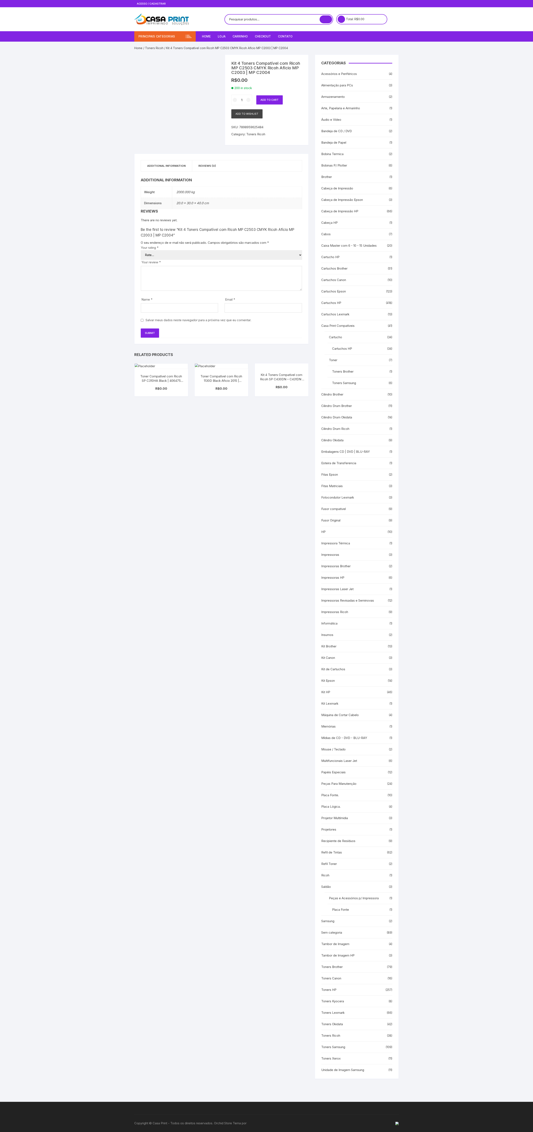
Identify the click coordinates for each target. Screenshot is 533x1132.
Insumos (327, 635)
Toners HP (328, 990)
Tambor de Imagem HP (338, 955)
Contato (285, 36)
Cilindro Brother (332, 394)
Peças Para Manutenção (338, 784)
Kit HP (325, 692)
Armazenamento (333, 97)
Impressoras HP (332, 578)
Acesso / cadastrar (151, 3)
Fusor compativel (333, 509)
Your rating (149, 248)
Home (206, 36)
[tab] (166, 165)
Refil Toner (329, 864)
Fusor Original (330, 520)
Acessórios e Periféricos (339, 74)
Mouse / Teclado (333, 749)
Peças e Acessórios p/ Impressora (354, 898)
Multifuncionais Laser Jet (339, 761)
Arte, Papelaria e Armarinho (340, 108)
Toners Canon (331, 978)
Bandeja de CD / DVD (336, 131)
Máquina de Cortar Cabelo (340, 715)
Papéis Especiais (333, 772)
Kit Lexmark (329, 703)
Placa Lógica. (331, 807)
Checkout (263, 36)
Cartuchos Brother (334, 268)
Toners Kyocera (332, 1001)
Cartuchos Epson (333, 291)
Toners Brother (343, 371)
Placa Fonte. (330, 795)
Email (230, 299)
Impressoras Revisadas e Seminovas (347, 600)
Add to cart (269, 99)
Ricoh (325, 875)
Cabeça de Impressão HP (339, 211)
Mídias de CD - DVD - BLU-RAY (344, 738)
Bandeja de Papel (333, 142)
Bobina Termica (332, 154)
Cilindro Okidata (332, 440)
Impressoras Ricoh (334, 612)
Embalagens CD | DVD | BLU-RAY (345, 452)
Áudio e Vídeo (331, 120)
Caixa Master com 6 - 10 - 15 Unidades (349, 246)
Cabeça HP (329, 223)
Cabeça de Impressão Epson (342, 200)
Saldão (326, 887)
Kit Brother (328, 646)
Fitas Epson (329, 474)
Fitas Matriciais (332, 486)
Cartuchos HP (331, 303)
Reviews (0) (207, 165)
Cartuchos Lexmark (335, 314)
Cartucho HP (330, 257)
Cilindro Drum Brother (336, 406)
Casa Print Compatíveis (338, 326)
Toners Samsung (344, 383)
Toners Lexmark (333, 1013)
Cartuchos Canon (333, 280)
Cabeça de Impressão (337, 188)
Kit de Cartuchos (333, 669)
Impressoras (330, 555)
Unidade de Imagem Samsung (342, 1070)
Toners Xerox (331, 1058)
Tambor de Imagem (335, 944)
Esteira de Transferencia (338, 463)
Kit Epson (328, 681)
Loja (221, 36)
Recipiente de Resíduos (338, 841)
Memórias (328, 726)
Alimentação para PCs (337, 85)
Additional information (166, 165)
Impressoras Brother (336, 566)
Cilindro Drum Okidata (336, 417)
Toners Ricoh (154, 48)
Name (146, 299)
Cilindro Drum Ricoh (335, 429)
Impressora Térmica (335, 543)
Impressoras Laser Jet (337, 589)
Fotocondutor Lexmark (337, 497)
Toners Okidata (332, 1024)
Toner (333, 360)
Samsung (327, 921)
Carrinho (240, 36)
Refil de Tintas (331, 852)
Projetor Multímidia (334, 818)
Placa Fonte (340, 910)
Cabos (326, 234)
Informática (329, 623)
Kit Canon (328, 658)
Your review (151, 262)
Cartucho (335, 337)
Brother (326, 177)
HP (323, 532)
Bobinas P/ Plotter (334, 165)
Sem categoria (331, 932)
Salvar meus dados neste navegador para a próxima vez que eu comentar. (198, 320)
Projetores (328, 829)
